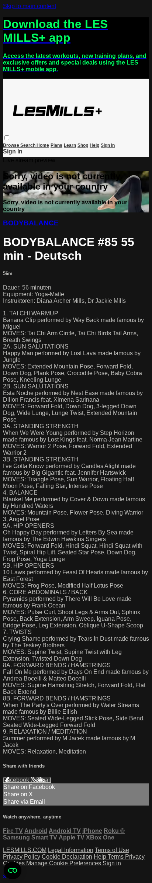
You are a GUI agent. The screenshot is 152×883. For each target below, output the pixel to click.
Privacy (135, 856)
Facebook (17, 780)
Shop (82, 145)
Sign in (108, 145)
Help (94, 145)
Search (28, 145)
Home (43, 145)
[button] (6, 137)
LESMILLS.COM (24, 850)
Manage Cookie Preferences (64, 863)
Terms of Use (112, 850)
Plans (56, 145)
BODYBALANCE (31, 223)
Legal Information (70, 850)
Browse (11, 145)
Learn (70, 145)
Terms (116, 856)
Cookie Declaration (67, 856)
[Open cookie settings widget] (12, 870)
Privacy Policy (21, 856)
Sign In (13, 151)
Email (43, 780)
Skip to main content (29, 6)
